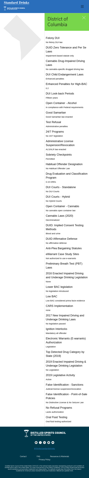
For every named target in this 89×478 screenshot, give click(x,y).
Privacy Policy (44, 460)
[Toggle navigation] (82, 6)
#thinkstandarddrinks (44, 449)
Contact (23, 456)
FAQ (38, 456)
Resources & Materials (59, 456)
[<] (36, 442)
